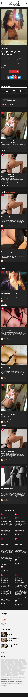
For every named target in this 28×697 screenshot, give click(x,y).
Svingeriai (3, 620)
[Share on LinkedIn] (19, 77)
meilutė (15, 665)
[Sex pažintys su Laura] (14, 280)
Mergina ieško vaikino (9, 142)
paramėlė (9, 673)
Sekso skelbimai (4, 618)
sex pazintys (4, 679)
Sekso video (3, 619)
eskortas (3, 663)
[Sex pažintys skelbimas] (4, 646)
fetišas (13, 663)
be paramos (16, 659)
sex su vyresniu (12, 681)
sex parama (22, 677)
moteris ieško (14, 671)
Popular (16, 539)
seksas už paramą (14, 677)
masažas (10, 665)
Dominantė (22, 659)
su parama (4, 683)
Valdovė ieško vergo (8, 330)
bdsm (3, 659)
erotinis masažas (18, 661)
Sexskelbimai (3, 621)
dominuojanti (4, 661)
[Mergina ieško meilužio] (4, 640)
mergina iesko (4, 667)
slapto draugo (19, 681)
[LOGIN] (26, 3)
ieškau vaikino (19, 663)
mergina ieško (22, 667)
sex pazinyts (11, 679)
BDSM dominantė (7, 489)
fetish (8, 663)
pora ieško (4, 675)
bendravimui (8, 659)
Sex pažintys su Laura (9, 294)
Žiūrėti (4, 304)
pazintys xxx (16, 673)
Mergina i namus (4, 623)
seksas (9, 675)
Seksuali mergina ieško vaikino (12, 252)
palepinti (3, 673)
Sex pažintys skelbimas (6, 546)
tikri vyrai (10, 683)
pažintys (22, 673)
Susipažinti (14, 71)
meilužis (21, 665)
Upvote (6, 91)
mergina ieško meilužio (6, 669)
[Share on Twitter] (12, 77)
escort (24, 661)
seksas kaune (15, 675)
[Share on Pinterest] (15, 77)
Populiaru (2, 154)
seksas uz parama (5, 677)
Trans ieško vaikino (19, 546)
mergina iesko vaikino (14, 667)
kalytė (25, 663)
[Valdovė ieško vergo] (14, 317)
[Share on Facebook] (8, 77)
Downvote (21, 91)
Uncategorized (11, 140)
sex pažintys (5, 81)
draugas (10, 661)
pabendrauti (22, 671)
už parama (4, 685)
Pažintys (2, 624)
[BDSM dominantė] (14, 476)
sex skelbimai (11, 174)
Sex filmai (3, 625)
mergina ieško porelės (17, 669)
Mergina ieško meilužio (20, 521)
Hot (2, 113)
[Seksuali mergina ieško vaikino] (14, 239)
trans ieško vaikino (17, 683)
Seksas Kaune (4, 582)
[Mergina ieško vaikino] (14, 125)
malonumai (4, 665)
